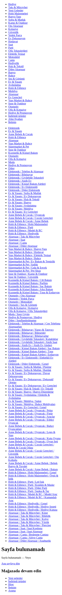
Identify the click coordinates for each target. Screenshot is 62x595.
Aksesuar (13, 94)
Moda (11, 162)
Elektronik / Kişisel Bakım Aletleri (27, 183)
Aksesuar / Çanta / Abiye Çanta (25, 537)
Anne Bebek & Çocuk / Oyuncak (26, 214)
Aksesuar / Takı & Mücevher (24, 236)
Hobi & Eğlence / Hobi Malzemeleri (28, 224)
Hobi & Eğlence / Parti (20, 227)
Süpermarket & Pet (18, 146)
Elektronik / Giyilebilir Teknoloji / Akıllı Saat (32, 342)
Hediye (12, 4)
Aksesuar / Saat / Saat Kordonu (25, 528)
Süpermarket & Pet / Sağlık (23, 264)
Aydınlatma (14, 84)
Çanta (11, 60)
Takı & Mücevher (18, 7)
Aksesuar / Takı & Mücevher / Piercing (29, 525)
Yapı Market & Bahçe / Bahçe (24, 258)
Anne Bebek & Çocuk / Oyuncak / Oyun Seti (33, 441)
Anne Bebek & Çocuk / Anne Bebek (28, 221)
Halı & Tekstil (16, 66)
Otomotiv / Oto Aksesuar (21, 295)
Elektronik (14, 128)
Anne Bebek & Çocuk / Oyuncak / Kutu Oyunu (34, 438)
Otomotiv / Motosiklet (20, 301)
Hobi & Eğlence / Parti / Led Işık (26, 481)
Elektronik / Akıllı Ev (20, 180)
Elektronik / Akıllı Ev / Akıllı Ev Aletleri (30, 345)
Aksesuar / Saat (16, 239)
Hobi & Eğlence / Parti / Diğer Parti (27, 488)
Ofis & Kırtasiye (17, 109)
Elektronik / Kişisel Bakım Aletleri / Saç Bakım (34, 348)
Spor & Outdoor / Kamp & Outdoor (27, 273)
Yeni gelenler (15, 578)
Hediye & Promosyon (20, 112)
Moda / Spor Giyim (18, 314)
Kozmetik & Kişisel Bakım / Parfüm (28, 283)
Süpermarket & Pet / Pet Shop (24, 270)
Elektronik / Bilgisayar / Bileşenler (27, 332)
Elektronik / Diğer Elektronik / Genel (28, 363)
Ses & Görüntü (16, 78)
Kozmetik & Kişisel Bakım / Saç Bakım (30, 286)
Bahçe (11, 75)
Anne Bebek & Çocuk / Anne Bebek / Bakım (33, 469)
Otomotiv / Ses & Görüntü (22, 304)
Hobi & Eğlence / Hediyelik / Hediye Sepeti (32, 506)
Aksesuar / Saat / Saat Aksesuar (25, 531)
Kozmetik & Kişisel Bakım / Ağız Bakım (30, 289)
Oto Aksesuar (15, 25)
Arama (12, 590)
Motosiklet (14, 57)
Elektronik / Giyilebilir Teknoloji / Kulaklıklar (33, 339)
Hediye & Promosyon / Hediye (25, 317)
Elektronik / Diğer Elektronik (24, 190)
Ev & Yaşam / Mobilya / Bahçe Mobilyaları (31, 404)
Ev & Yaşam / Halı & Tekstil (23, 199)
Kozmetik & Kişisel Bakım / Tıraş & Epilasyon (34, 292)
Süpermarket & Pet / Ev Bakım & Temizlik (31, 261)
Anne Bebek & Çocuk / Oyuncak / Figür (30, 413)
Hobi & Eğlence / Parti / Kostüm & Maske (31, 484)
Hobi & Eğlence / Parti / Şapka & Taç (28, 491)
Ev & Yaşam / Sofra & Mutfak (24, 193)
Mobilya (12, 91)
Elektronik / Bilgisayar (20, 174)
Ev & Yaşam (15, 81)
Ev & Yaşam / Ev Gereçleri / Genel (27, 407)
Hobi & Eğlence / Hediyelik (23, 233)
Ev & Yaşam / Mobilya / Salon (24, 401)
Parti (10, 47)
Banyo (12, 72)
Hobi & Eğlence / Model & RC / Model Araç (32, 494)
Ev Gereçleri (15, 97)
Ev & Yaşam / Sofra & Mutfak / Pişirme (29, 367)
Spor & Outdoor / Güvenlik (23, 277)
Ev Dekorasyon (16, 38)
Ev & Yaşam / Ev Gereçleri (23, 211)
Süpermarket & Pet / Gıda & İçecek (27, 267)
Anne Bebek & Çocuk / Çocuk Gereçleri (30, 218)
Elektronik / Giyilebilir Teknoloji (26, 177)
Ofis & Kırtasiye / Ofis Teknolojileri (27, 311)
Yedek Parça (15, 35)
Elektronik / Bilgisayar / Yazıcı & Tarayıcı (31, 329)
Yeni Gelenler (15, 10)
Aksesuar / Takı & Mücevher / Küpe (28, 512)
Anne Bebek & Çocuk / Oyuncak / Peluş (30, 410)
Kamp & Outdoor (18, 22)
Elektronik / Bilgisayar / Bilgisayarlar (28, 335)
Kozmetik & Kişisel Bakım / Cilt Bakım (30, 280)
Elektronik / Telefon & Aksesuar (25, 171)
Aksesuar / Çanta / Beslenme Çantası (28, 534)
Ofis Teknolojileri (17, 50)
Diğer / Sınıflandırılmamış (22, 320)
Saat (10, 44)
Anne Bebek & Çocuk (20, 134)
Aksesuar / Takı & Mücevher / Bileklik (29, 515)
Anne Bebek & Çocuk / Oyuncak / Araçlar (31, 416)
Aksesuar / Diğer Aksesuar (22, 245)
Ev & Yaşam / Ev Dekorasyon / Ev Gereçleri (32, 385)
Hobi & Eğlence (17, 88)
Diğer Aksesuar (16, 69)
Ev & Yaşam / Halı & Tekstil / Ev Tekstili (30, 388)
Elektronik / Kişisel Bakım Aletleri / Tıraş (30, 351)
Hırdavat (13, 41)
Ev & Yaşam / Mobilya (20, 208)
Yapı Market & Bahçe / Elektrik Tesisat (29, 255)
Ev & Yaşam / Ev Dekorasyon (24, 196)
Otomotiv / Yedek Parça (21, 298)
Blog (11, 584)
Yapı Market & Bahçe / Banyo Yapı (27, 249)
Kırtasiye (13, 29)
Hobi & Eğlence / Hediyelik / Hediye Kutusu (32, 509)
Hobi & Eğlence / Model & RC (25, 230)
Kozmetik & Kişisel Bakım (23, 152)
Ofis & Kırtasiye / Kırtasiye (23, 308)
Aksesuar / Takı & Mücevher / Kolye (28, 519)
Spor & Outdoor (17, 103)
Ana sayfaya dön (10, 563)
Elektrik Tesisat (16, 53)
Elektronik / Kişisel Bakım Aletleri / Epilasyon (33, 354)
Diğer (11, 168)
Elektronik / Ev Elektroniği (23, 187)
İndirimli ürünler (17, 115)
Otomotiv (13, 106)
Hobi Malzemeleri (18, 13)
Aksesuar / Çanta (17, 242)
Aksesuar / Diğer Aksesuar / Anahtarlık (29, 540)
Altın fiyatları (15, 119)
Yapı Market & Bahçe (20, 100)
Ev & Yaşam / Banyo (19, 202)
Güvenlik (13, 32)
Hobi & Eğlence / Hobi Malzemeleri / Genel (32, 472)
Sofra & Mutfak (16, 19)
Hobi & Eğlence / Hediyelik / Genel (27, 503)
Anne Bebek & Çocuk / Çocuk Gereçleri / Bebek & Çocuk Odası (31, 446)
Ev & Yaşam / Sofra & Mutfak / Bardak (29, 370)
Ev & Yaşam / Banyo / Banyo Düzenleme (31, 391)
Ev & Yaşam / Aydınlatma (22, 205)
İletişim (12, 122)
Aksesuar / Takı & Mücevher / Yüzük (28, 522)
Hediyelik (13, 63)
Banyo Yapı (14, 16)
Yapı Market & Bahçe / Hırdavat (26, 252)
